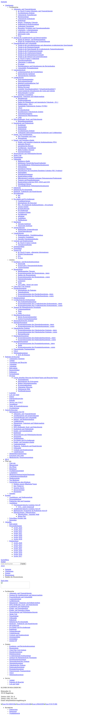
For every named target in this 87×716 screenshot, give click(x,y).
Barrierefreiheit (14, 370)
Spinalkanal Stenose (24, 169)
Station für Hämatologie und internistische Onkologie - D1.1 (38, 102)
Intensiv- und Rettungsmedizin (24, 419)
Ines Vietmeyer (19, 486)
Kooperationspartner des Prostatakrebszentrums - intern (36, 343)
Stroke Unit (17, 155)
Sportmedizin (22, 127)
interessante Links (24, 34)
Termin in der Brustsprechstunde (29, 47)
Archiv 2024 (18, 528)
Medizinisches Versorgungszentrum (21, 457)
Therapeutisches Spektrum (27, 76)
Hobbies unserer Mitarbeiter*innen (25, 484)
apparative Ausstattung (25, 95)
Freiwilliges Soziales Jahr (17, 518)
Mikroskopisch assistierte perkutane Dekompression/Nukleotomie (40, 178)
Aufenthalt (12, 364)
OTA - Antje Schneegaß (26, 507)
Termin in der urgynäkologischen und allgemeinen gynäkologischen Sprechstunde (45, 45)
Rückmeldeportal (23, 334)
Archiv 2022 (18, 531)
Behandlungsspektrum (25, 121)
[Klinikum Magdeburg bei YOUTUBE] (50, 704)
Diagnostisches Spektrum (26, 74)
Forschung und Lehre (16, 455)
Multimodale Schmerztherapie (28, 229)
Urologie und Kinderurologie (23, 241)
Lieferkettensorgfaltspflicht (18, 476)
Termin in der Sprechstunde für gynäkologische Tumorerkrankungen (41, 49)
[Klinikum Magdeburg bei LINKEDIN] (37, 704)
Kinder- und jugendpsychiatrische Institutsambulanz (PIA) (37, 142)
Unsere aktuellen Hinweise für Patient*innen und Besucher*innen (36, 378)
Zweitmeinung (14, 408)
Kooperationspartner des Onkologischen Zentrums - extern (37, 332)
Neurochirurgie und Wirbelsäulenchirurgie (28, 153)
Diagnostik (21, 264)
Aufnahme (12, 366)
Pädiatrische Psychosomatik (23, 189)
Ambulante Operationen (26, 26)
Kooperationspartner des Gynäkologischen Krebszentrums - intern (40, 303)
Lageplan (12, 393)
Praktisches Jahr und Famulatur (19, 501)
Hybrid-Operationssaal (25, 254)
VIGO (20, 108)
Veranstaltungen (23, 379)
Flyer (19, 36)
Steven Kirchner (19, 490)
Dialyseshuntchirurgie (25, 81)
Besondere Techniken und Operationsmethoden (34, 28)
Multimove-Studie (24, 161)
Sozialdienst (13, 404)
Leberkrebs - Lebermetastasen (28, 30)
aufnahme (21, 216)
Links (20, 117)
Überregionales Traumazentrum (24, 349)
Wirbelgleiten (22, 167)
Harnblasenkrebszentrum (22, 315)
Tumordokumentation (25, 113)
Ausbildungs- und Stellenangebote (20, 497)
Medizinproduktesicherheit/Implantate (22, 474)
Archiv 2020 (18, 535)
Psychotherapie (23, 210)
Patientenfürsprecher (16, 398)
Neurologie (17, 436)
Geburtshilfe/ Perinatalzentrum (28, 68)
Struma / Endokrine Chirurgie (28, 22)
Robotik (12, 400)
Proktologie (22, 20)
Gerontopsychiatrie (24, 212)
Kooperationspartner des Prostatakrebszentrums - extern (36, 347)
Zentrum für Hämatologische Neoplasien (27, 307)
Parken (11, 397)
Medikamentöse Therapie (26, 271)
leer (19, 195)
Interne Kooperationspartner (27, 317)
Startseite (4, 2)
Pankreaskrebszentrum (21, 336)
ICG (19, 256)
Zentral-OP (17, 250)
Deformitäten (22, 172)
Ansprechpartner (23, 267)
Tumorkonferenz (23, 292)
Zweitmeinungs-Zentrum (26, 13)
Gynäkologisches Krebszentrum (24, 300)
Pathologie (17, 188)
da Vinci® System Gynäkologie (28, 58)
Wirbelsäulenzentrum (21, 353)
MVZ (7, 459)
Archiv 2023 (18, 529)
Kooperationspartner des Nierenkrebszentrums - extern (36, 326)
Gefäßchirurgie (19, 77)
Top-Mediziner (14, 480)
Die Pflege (12, 467)
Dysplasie (21, 64)
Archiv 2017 (18, 556)
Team (20, 283)
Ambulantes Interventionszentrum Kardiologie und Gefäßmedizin (40, 132)
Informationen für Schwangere (28, 381)
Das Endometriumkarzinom (27, 302)
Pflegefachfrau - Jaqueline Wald (28, 514)
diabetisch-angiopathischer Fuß (28, 83)
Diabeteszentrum (19, 298)
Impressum (13, 711)
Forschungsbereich (24, 151)
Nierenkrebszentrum (20, 322)
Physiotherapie (18, 193)
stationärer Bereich (24, 144)
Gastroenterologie (19, 70)
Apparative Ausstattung (26, 237)
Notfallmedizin (19, 438)
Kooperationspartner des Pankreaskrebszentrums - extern (37, 340)
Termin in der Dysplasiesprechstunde (30, 51)
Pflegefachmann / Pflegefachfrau (24, 512)
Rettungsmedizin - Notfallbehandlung (30, 235)
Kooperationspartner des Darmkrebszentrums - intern (35, 294)
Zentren (7, 573)
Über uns (12, 463)
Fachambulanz (14, 374)
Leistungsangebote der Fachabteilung (30, 72)
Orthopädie (17, 159)
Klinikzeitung (13, 541)
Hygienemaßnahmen (25, 385)
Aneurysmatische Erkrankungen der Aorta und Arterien (36, 91)
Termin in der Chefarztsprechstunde (30, 53)
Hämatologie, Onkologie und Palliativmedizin (29, 96)
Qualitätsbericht (14, 713)
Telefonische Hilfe (24, 389)
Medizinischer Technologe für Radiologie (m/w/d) (30, 510)
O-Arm (20, 258)
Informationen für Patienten (27, 290)
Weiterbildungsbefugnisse (18, 454)
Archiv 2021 (18, 533)
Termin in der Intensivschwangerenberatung (32, 57)
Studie (20, 345)
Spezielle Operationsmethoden (28, 239)
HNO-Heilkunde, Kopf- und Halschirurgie (28, 119)
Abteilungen (9, 571)
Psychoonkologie (23, 110)
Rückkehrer (17, 491)
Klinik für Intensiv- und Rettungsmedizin (31, 39)
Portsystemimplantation (25, 79)
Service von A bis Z (16, 402)
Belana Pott (22, 516)
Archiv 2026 (18, 543)
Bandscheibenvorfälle (25, 176)
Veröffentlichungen (24, 391)
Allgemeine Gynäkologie (26, 62)
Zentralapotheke (19, 246)
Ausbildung (22, 218)
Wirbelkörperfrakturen (25, 174)
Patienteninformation (25, 279)
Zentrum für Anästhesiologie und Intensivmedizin (30, 38)
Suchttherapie (22, 214)
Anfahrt (12, 360)
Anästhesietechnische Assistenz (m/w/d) (27, 509)
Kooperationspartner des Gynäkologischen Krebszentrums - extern (40, 305)
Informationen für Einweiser (27, 203)
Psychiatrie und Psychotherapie (24, 199)
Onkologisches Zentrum (22, 328)
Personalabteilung (15, 499)
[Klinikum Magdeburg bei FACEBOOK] (8, 704)
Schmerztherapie (19, 227)
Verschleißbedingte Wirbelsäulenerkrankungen (33, 165)
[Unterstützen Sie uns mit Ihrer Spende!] (15, 588)
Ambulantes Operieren (17, 359)
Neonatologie (22, 138)
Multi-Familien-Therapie (26, 150)
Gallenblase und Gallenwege (27, 32)
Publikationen (22, 220)
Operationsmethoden (25, 60)
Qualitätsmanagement (16, 471)
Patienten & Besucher (16, 682)
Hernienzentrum (23, 17)
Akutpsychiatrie (23, 207)
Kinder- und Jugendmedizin (23, 134)
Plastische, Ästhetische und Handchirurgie (28, 191)
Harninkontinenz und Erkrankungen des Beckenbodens (36, 66)
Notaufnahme (18, 157)
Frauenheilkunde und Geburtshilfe (25, 43)
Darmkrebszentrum (20, 288)
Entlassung (13, 372)
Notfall (3, 562)
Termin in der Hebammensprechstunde (31, 55)
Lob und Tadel (14, 395)
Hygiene (12, 376)
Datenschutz (13, 709)
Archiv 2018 (18, 539)
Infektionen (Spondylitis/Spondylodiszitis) (32, 163)
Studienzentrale (14, 478)
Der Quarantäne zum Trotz (27, 136)
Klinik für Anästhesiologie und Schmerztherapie (34, 41)
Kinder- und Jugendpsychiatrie (24, 140)
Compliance (13, 472)
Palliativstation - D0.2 (25, 104)
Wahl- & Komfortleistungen (18, 406)
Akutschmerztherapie (25, 231)
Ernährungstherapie (24, 100)
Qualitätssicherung (24, 201)
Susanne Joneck (19, 488)
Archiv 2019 (18, 537)
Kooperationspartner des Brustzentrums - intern (33, 273)
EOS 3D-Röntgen (24, 355)
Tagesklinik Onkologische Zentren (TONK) (32, 106)
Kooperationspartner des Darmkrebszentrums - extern (36, 296)
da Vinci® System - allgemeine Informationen (33, 252)
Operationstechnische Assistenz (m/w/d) (27, 505)
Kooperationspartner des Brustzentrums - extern (34, 277)
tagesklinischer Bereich (25, 146)
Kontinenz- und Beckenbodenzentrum (26, 262)
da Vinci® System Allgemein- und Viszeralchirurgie (35, 11)
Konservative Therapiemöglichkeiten (30, 265)
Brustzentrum (18, 269)
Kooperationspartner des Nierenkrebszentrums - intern (36, 324)
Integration (13, 520)
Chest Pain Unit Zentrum (22, 286)
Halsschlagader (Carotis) (26, 93)
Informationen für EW (16, 412)
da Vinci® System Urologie (27, 243)
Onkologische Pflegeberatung (28, 115)
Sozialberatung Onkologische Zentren (30, 112)
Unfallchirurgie (19, 233)
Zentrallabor (18, 248)
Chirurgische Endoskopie (26, 19)
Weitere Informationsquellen (27, 383)
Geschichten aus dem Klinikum (19, 482)
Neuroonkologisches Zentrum (24, 321)
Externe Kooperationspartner (27, 319)
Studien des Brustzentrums (27, 275)
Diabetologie (22, 129)
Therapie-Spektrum (24, 224)
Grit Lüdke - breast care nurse (28, 284)
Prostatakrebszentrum (21, 341)
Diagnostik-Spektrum (25, 226)
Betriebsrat (13, 469)
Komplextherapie (23, 208)
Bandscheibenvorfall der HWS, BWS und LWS (34, 182)
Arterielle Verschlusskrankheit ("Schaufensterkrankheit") (37, 89)
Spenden (12, 493)
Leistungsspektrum (24, 309)
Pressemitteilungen (15, 526)
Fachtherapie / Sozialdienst (27, 148)
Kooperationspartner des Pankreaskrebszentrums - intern (36, 338)
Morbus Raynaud (23, 87)
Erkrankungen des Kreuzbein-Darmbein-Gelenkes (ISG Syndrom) (40, 170)
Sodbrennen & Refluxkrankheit (28, 24)
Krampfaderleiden (24, 85)
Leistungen (21, 281)
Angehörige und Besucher (18, 362)
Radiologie (17, 222)
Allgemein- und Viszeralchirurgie (25, 9)
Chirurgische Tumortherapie (27, 15)
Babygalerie (13, 368)
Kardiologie (22, 125)
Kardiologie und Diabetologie (24, 123)
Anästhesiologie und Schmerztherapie (26, 416)
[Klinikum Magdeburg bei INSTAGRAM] (23, 704)
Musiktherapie (22, 98)
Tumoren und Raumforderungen (28, 180)
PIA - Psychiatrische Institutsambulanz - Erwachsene (35, 205)
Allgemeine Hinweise (25, 387)
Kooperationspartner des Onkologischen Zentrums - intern (37, 330)
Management (13, 465)
